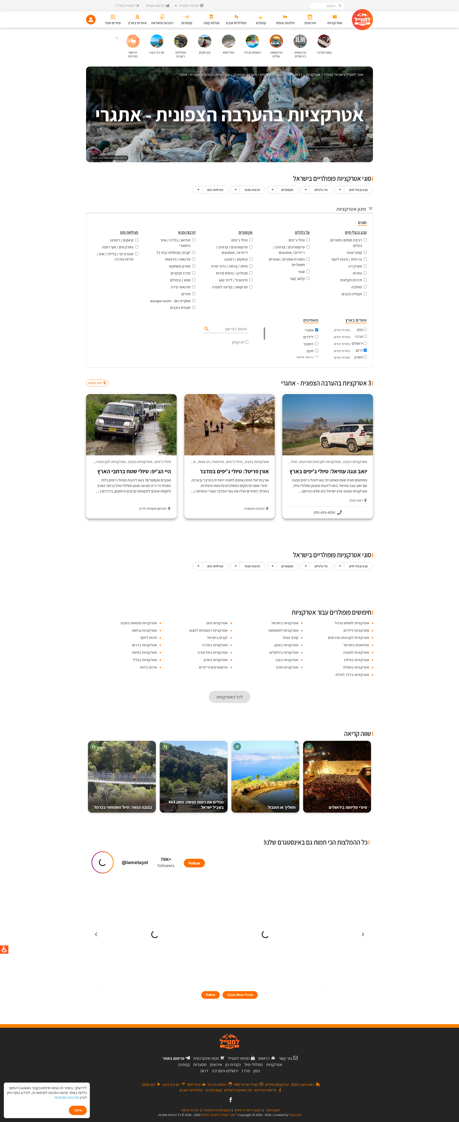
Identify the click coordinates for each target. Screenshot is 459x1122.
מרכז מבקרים (181, 273)
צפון (360, 329)
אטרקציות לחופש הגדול (352, 622)
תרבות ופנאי (252, 190)
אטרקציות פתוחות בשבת (138, 622)
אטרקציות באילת (356, 659)
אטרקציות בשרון (216, 659)
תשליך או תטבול (281, 807)
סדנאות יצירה (181, 287)
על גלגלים (321, 190)
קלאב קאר (297, 278)
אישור (78, 1110)
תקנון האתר (272, 1110)
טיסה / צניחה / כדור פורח (229, 266)
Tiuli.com (295, 1115)
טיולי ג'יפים (297, 240)
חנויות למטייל (239, 1058)
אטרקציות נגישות (144, 630)
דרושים (264, 1058)
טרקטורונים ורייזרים (213, 667)
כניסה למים (305, 357)
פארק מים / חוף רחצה (117, 247)
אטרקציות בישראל (284, 622)
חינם (310, 350)
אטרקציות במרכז (215, 645)
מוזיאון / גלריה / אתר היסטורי (175, 243)
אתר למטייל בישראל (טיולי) (218, 1115)
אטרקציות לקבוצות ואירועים (320, 461)
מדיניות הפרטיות (67, 1097)
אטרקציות (274, 1064)
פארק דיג (355, 266)
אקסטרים (287, 190)
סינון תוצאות (353, 373)
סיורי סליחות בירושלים (348, 807)
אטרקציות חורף (287, 667)
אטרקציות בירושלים (283, 652)
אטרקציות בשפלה (356, 667)
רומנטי (308, 343)
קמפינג (184, 1064)
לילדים (308, 337)
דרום (359, 350)
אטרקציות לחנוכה (356, 652)
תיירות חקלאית (351, 280)
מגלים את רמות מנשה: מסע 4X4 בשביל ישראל (196, 804)
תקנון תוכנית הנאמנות (216, 1110)
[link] (230, 1100)
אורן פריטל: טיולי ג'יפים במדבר (234, 471)
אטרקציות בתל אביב (212, 652)
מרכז (359, 336)
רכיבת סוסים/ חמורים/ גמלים (346, 243)
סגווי (301, 271)
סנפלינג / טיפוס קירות (232, 273)
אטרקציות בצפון (286, 645)
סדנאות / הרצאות (178, 259)
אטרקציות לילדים (356, 630)
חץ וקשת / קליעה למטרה (230, 287)
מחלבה (356, 287)
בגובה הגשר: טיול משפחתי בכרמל (123, 807)
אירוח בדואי (148, 667)
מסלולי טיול (253, 1064)
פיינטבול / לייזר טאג (233, 280)
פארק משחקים (180, 266)
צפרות (357, 273)
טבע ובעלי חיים (358, 190)
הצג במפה (99, 374)
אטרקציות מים (217, 622)
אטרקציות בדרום (144, 645)
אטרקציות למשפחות (283, 630)
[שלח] (206, 329)
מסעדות (200, 1064)
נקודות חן (233, 1064)
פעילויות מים (215, 190)
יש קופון (238, 342)
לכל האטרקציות (229, 697)
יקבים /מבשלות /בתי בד (173, 252)
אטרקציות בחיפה (144, 652)
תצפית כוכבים (352, 293)
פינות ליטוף (148, 637)
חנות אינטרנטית (206, 1058)
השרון (359, 357)
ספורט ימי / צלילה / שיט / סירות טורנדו (115, 256)
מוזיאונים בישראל (356, 645)
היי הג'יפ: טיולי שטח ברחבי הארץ (134, 471)
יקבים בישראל (217, 637)
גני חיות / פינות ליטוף (346, 259)
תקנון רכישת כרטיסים (248, 1110)
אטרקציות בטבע (355, 461)
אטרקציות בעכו (287, 659)
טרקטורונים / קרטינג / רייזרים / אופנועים (289, 250)
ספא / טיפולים (180, 280)
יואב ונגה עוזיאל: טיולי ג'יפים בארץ (328, 471)
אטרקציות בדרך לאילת (352, 674)
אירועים (216, 1064)
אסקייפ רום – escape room (170, 300)
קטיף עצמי (354, 252)
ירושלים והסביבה (225, 1070)
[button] (117, 38)
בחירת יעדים (342, 330)
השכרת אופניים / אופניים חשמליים (287, 262)
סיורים (186, 293)
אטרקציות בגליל (145, 659)
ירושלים (357, 343)
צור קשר (285, 1058)
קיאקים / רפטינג (236, 259)
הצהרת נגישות (190, 1110)
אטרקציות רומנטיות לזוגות (208, 630)
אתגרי (309, 330)
